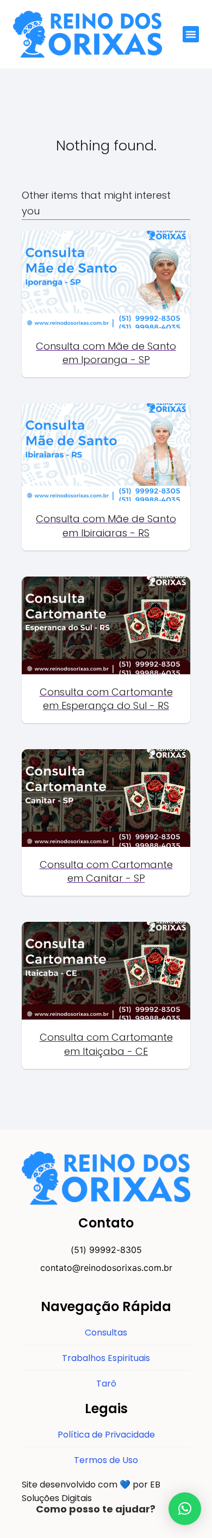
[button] (191, 34)
